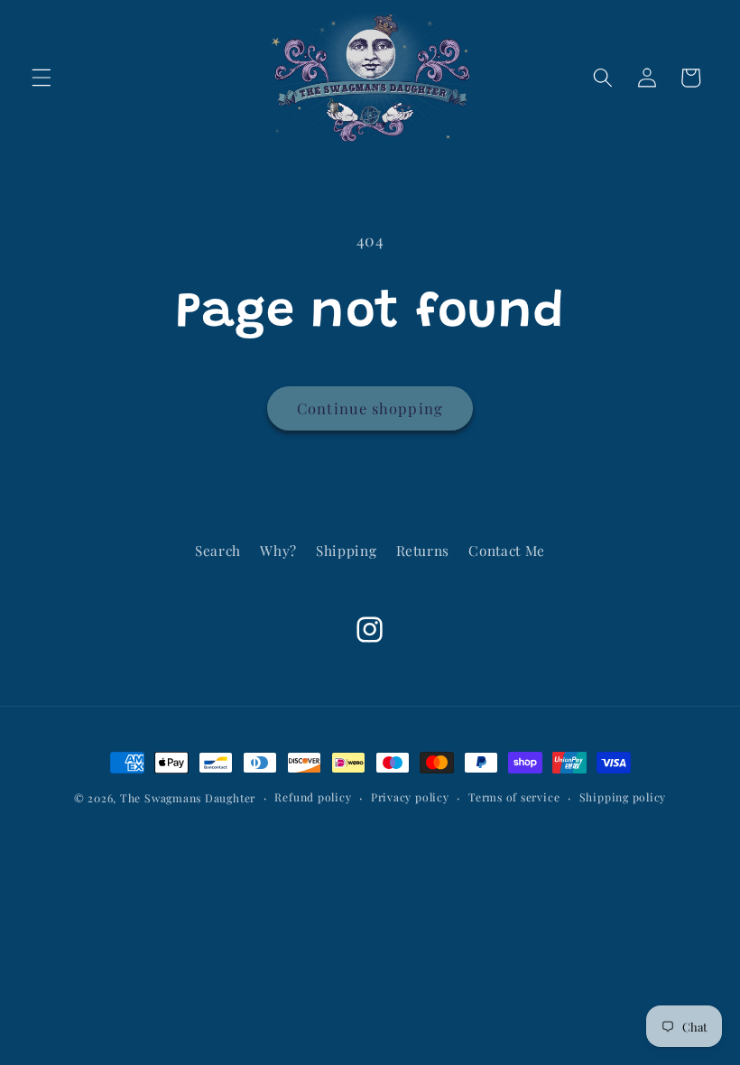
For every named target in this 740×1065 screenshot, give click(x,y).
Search (218, 550)
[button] (41, 77)
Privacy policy (410, 797)
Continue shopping (370, 408)
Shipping (346, 550)
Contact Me (506, 550)
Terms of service (514, 797)
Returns (423, 550)
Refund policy (312, 797)
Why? (278, 550)
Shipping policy (623, 797)
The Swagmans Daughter (187, 798)
